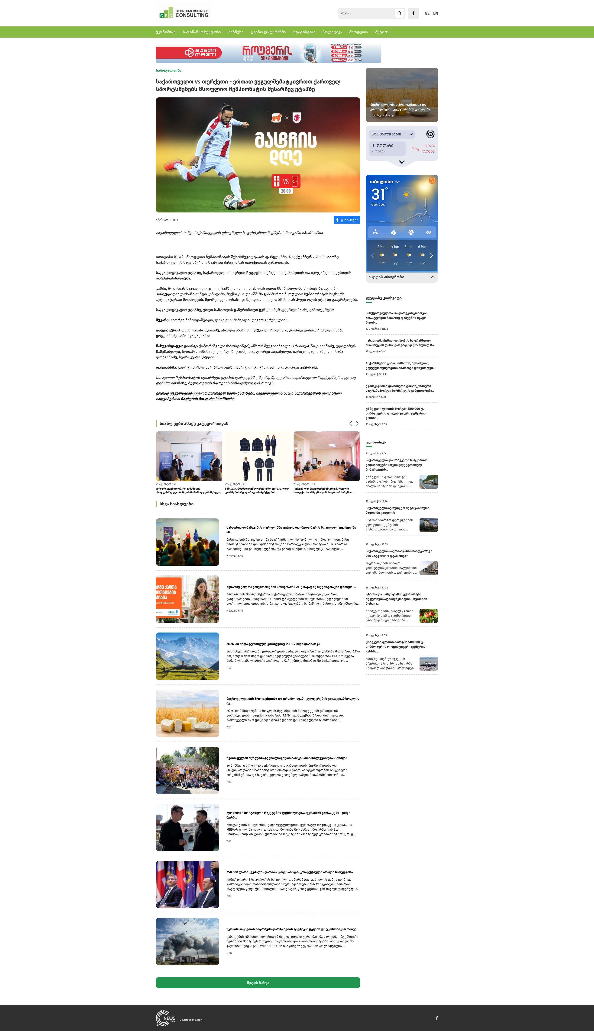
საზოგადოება (169, 70)
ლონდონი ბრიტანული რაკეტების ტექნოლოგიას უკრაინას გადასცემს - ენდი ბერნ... (288, 815)
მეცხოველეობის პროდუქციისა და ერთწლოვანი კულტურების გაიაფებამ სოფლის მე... (292, 701)
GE (427, 13)
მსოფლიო (358, 32)
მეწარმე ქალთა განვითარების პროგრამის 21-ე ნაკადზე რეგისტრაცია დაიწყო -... (291, 587)
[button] (351, 423)
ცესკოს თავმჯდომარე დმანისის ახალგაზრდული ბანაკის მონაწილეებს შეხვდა (188, 490)
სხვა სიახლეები (177, 504)
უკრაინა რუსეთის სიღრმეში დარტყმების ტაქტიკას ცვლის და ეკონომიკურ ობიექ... (292, 929)
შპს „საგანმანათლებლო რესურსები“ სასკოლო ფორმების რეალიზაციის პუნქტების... (257, 490)
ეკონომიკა (165, 32)
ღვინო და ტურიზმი (268, 32)
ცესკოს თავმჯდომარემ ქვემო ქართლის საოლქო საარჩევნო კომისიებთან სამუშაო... (324, 490)
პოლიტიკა (332, 32)
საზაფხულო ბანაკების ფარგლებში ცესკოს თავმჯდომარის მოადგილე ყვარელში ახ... (291, 530)
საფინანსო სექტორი (202, 32)
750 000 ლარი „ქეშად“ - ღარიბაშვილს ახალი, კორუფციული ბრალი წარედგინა (289, 872)
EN (435, 13)
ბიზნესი (235, 32)
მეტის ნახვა (258, 982)
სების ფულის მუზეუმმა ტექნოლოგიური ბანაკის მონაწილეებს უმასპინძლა (286, 758)
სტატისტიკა (304, 32)
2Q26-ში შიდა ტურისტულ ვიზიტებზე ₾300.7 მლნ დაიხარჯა (273, 644)
